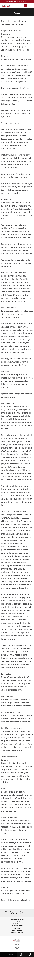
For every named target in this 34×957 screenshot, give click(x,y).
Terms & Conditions (17, 930)
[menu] (30, 5)
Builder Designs (19, 914)
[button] (25, 5)
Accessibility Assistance (17, 932)
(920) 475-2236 (19, 925)
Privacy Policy (17, 928)
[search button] (25, 5)
